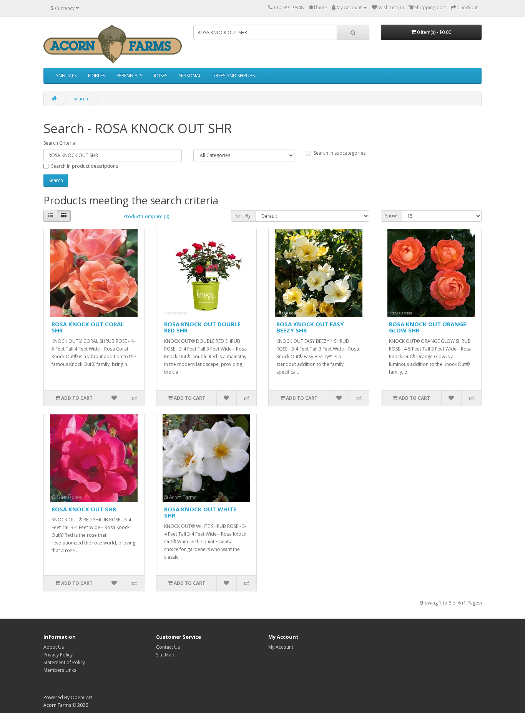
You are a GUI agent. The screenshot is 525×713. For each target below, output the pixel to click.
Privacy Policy (58, 654)
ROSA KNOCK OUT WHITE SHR (200, 512)
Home (320, 7)
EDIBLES (96, 75)
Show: (391, 215)
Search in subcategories (340, 153)
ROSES (160, 75)
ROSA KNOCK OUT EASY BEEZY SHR (310, 327)
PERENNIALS (129, 75)
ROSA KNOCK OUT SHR (84, 509)
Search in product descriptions (84, 166)
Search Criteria (59, 143)
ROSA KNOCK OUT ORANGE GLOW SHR (427, 327)
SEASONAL (190, 75)
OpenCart (81, 697)
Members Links (59, 670)
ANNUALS (65, 75)
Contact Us (168, 647)
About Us (53, 647)
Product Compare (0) (146, 216)
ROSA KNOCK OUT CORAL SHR (88, 327)
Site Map (165, 654)
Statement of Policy (64, 662)
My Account (280, 647)
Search (80, 98)
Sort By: (243, 215)
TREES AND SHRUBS (234, 75)
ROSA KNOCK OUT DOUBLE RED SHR (202, 327)
